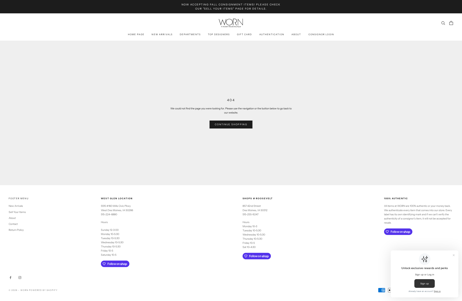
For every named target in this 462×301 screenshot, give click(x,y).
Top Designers (219, 34)
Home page (136, 34)
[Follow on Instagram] (20, 277)
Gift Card (244, 34)
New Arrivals (162, 34)
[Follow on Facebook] (10, 277)
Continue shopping (231, 124)
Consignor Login (321, 34)
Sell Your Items (17, 212)
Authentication (271, 34)
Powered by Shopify (43, 290)
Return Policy (16, 230)
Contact (13, 224)
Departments (190, 34)
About (296, 34)
